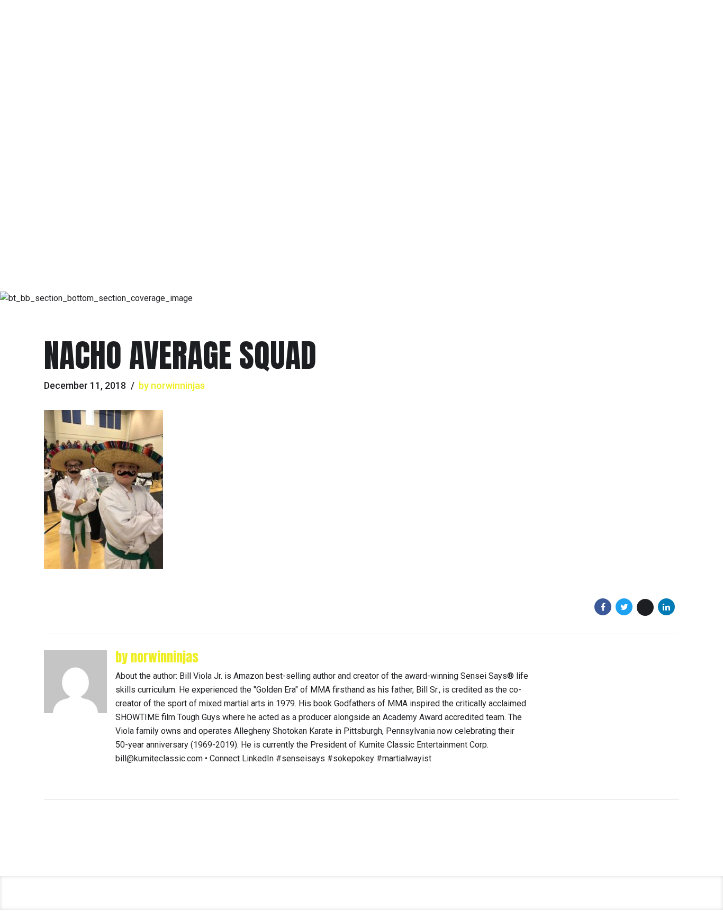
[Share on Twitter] (624, 606)
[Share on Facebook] (602, 606)
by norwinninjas (172, 385)
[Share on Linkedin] (666, 606)
